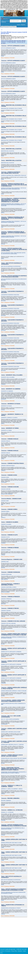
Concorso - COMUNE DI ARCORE (10, 486)
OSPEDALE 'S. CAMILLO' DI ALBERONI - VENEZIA (11, 788)
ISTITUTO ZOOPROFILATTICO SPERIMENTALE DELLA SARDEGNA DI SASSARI (12, 828)
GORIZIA (3, 750)
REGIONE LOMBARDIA (6, 800)
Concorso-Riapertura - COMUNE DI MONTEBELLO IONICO (10, 584)
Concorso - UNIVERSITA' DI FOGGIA (10, 403)
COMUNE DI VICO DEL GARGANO (8, 623)
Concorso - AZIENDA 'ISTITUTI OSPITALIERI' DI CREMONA (13, 649)
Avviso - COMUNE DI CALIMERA (9, 522)
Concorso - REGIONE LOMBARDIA (10, 798)
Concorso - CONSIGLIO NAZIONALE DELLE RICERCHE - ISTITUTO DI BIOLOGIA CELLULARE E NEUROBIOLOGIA (14, 185)
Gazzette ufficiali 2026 (11, 36)
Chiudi (20, 9)
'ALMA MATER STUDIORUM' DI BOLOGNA (10, 294)
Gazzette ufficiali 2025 (22, 36)
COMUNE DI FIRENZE (5, 549)
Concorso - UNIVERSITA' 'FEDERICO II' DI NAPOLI (12, 415)
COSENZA (3, 384)
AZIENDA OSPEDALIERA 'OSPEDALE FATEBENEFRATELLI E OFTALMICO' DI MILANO (14, 637)
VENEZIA (3, 793)
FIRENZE (3, 554)
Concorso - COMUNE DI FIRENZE (10, 547)
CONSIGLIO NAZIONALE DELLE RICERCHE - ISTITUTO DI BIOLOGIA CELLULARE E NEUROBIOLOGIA (13, 188)
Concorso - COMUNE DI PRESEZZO (10, 596)
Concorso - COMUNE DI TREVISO (10, 608)
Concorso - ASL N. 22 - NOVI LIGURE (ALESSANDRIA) (11, 716)
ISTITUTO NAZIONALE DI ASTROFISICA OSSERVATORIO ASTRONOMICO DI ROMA (13, 893)
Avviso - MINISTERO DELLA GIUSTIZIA (11, 148)
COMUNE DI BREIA (5, 511)
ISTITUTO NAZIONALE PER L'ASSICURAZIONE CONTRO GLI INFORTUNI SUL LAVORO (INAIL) (13, 253)
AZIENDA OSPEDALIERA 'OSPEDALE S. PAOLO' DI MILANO (13, 690)
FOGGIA (3, 409)
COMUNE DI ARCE (5, 477)
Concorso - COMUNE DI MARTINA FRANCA (12, 463)
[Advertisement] (14, 932)
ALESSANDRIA (4, 724)
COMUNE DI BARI (5, 500)
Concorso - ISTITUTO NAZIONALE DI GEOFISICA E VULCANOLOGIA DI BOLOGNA (14, 276)
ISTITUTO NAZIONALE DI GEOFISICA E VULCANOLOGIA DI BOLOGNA (13, 279)
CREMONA (3, 656)
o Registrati (22, 24)
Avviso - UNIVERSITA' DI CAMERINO (10, 388)
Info (17, 9)
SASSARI (3, 834)
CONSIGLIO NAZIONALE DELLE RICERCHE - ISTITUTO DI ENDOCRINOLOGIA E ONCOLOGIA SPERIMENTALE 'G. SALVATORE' (13, 204)
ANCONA (3, 243)
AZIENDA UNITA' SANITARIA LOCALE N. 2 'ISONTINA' (12, 744)
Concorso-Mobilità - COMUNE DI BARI (11, 498)
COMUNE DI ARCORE (5, 489)
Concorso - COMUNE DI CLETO (9, 534)
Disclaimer (20, 950)
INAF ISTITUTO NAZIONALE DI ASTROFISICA (11, 266)
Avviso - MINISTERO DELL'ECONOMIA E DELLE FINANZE (13, 106)
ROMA (2, 71)
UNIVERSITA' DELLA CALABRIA (7, 377)
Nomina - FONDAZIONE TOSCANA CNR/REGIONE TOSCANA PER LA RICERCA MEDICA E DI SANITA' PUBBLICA (12, 768)
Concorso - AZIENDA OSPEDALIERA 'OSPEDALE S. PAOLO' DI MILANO (14, 688)
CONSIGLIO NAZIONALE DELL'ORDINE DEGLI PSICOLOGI (13, 175)
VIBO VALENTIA (4, 579)
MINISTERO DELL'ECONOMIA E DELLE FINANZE (11, 108)
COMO (2, 847)
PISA (2, 227)
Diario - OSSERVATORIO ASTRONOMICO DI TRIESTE (12, 905)
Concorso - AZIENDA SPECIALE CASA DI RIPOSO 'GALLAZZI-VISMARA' (12, 756)
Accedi (18, 24)
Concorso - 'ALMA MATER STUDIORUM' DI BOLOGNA (12, 292)
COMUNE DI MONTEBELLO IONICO (8, 587)
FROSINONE (4, 482)
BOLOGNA (3, 286)
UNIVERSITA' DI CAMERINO (7, 391)
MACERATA (3, 399)
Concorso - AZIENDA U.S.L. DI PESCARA (12, 810)
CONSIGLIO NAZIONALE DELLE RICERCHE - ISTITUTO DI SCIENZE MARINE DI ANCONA (13, 236)
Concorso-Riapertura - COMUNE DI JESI (11, 559)
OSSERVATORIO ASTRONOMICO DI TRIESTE (11, 908)
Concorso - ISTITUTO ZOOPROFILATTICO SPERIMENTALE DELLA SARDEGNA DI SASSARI (14, 825)
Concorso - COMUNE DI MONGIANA (10, 572)
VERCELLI (3, 517)
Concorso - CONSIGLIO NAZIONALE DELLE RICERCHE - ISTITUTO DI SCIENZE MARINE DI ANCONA (13, 232)
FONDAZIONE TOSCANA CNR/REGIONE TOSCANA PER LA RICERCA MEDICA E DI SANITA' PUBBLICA (13, 772)
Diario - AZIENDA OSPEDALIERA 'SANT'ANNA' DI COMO (14, 840)
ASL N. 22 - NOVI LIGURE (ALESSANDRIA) (10, 719)
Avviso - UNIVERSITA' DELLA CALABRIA (11, 375)
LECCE (2, 458)
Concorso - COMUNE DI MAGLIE (9, 439)
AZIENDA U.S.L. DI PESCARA (7, 812)
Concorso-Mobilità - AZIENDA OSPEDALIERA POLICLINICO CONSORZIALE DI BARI (13, 701)
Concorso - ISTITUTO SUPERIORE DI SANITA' (13, 45)
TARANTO (3, 470)
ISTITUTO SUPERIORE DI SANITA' (8, 62)
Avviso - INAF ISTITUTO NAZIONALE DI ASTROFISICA (11, 264)
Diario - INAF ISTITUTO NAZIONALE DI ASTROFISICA (11, 877)
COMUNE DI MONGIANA (6, 574)
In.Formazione (7, 950)
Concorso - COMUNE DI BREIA (9, 509)
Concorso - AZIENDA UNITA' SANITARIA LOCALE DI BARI (14, 729)
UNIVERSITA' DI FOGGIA (6, 405)
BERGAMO (3, 603)
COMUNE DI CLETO (5, 537)
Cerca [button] (23, 20)
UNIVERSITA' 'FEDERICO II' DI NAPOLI (9, 417)
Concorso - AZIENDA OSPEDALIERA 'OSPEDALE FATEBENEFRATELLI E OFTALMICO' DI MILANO (14, 634)
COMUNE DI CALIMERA (6, 524)
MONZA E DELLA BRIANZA (6, 493)
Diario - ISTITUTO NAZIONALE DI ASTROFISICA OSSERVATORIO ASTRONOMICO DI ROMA (13, 890)
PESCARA (3, 820)
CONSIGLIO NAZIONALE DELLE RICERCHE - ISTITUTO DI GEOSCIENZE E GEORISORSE (13, 222)
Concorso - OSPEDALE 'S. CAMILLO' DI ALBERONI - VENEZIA (11, 786)
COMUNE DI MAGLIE (5, 441)
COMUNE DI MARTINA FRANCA (8, 465)
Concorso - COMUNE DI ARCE (9, 475)
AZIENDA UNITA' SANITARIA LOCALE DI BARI (10, 731)
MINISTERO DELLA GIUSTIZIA (7, 162)
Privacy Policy (14, 950)
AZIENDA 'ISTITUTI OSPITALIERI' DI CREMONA (11, 651)
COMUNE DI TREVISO (6, 610)
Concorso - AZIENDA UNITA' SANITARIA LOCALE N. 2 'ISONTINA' (14, 742)
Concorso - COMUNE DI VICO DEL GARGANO (13, 621)
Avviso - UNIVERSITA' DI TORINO (10, 428)
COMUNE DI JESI (4, 561)
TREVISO (3, 616)
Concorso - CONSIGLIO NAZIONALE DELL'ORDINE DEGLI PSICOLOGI (10, 173)
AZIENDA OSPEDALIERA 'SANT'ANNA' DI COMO (11, 842)
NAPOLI (2, 212)
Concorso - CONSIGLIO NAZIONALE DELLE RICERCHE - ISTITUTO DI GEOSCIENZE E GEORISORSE (12, 218)
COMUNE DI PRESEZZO (6, 598)
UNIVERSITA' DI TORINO (6, 430)
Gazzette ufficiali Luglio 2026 (13, 37)
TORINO (3, 434)
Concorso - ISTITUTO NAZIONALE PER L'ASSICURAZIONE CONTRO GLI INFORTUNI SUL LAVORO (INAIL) (14, 249)
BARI (2, 504)
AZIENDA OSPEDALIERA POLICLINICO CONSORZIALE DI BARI (13, 704)
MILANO (3, 643)
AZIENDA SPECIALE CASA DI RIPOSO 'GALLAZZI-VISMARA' (14, 758)
